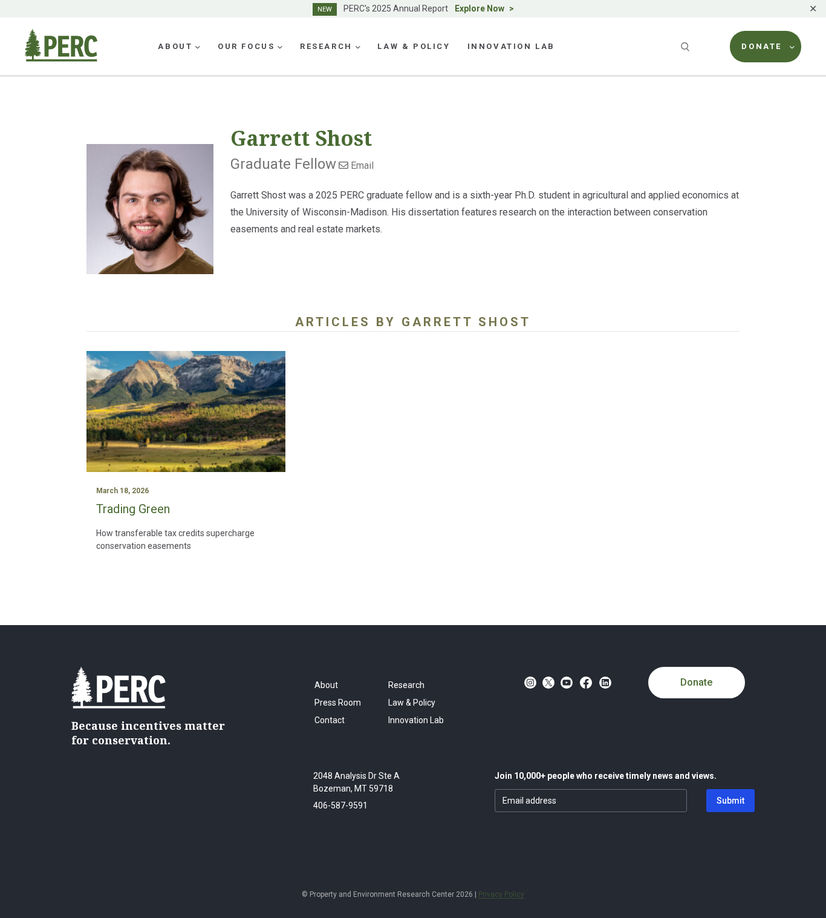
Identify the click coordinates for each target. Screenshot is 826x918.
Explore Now (479, 8)
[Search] (686, 46)
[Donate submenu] (792, 47)
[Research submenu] (358, 47)
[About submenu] (198, 47)
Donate (696, 682)
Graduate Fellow (283, 164)
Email (361, 165)
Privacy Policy (501, 894)
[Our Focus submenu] (280, 47)
